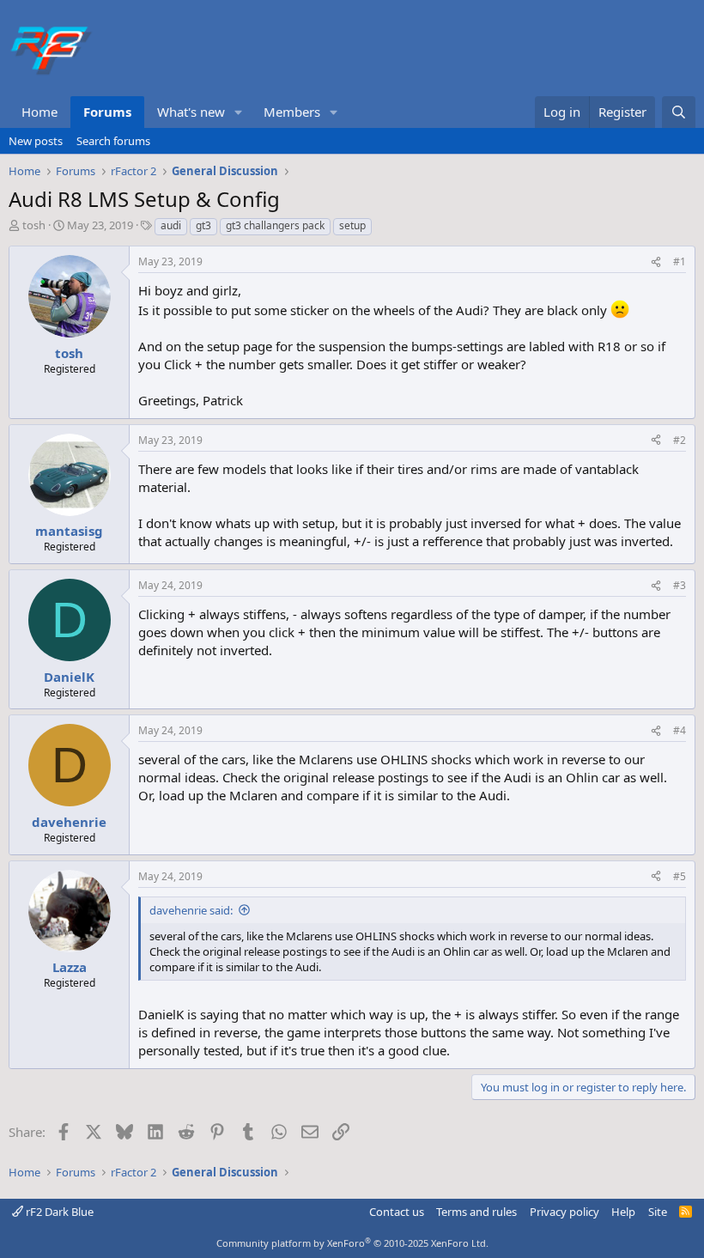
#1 (679, 261)
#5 (679, 876)
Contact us (396, 1211)
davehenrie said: (191, 910)
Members (292, 111)
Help (623, 1211)
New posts (36, 141)
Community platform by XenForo (352, 1243)
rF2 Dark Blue (58, 1211)
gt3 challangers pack (275, 225)
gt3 (203, 225)
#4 (679, 730)
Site (657, 1211)
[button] (239, 112)
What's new (191, 111)
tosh (34, 225)
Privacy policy (564, 1211)
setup (352, 225)
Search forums (113, 141)
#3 (679, 585)
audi (171, 225)
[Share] (656, 262)
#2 (679, 440)
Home (39, 111)
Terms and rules (476, 1211)
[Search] (678, 112)
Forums (107, 111)
